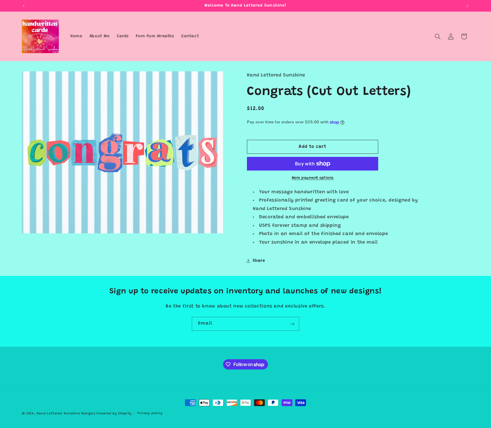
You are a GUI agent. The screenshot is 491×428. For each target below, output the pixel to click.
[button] (437, 36)
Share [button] (259, 261)
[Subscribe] (292, 324)
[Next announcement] (467, 5)
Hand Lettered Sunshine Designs (66, 413)
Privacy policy (149, 413)
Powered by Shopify (114, 413)
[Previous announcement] (23, 5)
